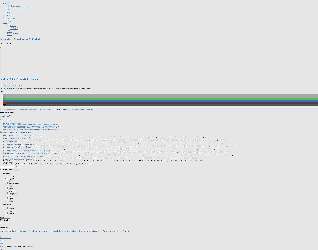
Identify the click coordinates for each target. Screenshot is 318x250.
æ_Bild (10, 196)
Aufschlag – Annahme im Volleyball (20, 38)
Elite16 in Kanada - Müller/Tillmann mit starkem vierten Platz (19, 159)
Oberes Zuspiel (38, 109)
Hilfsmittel (9, 20)
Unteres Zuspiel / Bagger (13, 6)
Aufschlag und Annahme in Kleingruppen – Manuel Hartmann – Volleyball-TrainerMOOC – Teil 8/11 (30, 127)
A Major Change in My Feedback (13, 86)
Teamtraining (10, 15)
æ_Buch (10, 198)
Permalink (93, 109)
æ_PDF (10, 199)
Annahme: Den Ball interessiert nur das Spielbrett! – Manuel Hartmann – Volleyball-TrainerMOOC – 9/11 (31, 126)
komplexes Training (13, 183)
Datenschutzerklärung (12, 33)
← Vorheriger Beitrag (5, 115)
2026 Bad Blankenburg (9, 162)
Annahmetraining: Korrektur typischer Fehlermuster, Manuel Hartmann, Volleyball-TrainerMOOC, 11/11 (30, 129)
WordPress (14, 246)
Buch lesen (13, 26)
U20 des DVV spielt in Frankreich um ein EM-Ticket (17, 138)
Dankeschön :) (14, 27)
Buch (8, 24)
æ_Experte (87, 109)
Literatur (9, 21)
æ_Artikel (53, 109)
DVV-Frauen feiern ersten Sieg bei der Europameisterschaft (18, 144)
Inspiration (6, 17)
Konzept (26, 109)
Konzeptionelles (11, 18)
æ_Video (10, 201)
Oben (1, 249)
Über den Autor (14, 29)
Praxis (8, 12)
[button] (4, 94)
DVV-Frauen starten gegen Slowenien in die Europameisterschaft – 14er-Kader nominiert (26, 150)
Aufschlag (14, 109)
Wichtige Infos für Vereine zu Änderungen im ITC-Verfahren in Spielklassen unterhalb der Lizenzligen (30, 153)
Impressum (9, 32)
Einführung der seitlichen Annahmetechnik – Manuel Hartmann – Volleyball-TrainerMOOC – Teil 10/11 (30, 124)
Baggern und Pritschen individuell (12, 123)
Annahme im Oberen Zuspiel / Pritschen (17, 8)
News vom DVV (25, 132)
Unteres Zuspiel (46, 109)
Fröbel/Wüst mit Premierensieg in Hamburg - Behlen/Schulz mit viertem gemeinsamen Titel (27, 156)
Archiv (2, 217)
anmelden (9, 35)
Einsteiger (67, 109)
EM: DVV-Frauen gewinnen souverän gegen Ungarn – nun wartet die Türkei (23, 135)
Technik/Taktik (7, 11)
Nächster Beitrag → (5, 116)
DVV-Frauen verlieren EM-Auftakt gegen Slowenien (17, 147)
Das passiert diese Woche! (10, 141)
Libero (8, 14)
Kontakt (9, 30)
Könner (82, 109)
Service (5, 23)
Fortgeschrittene (75, 109)
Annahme (9, 9)
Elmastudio (30, 246)
